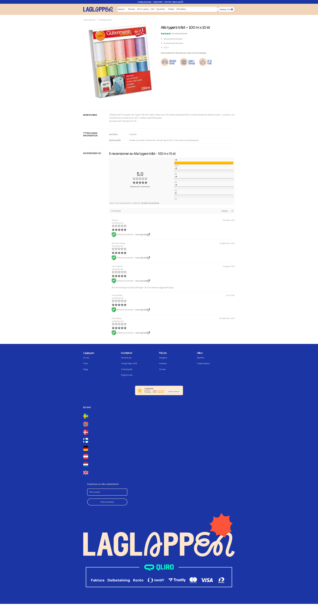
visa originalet (141, 234)
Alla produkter (89, 19)
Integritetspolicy (203, 363)
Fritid (152, 9)
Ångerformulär (127, 375)
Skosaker (131, 9)
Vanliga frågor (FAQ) (129, 363)
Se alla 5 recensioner (150, 203)
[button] (182, 2)
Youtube (162, 369)
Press (85, 363)
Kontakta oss (126, 357)
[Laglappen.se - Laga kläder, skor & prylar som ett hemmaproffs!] (98, 9)
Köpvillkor (200, 357)
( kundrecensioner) (179, 33)
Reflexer (171, 9)
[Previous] (85, 100)
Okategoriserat (105, 19)
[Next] (92, 100)
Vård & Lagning (143, 9)
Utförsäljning (181, 9)
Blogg (85, 369)
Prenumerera (107, 502)
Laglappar (121, 9)
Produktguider (126, 369)
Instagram (163, 357)
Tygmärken (160, 9)
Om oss (86, 357)
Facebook (163, 363)
